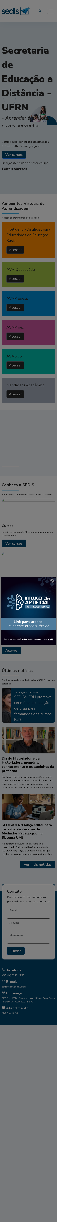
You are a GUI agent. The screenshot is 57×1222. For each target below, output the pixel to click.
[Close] (52, 581)
